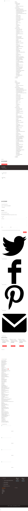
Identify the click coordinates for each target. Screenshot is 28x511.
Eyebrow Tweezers (18, 15)
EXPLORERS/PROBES (18, 120)
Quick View (6, 339)
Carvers (17, 123)
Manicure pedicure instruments (19, 98)
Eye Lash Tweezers (18, 96)
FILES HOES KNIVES (18, 134)
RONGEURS (17, 145)
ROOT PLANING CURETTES (4, 407)
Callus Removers (3, 367)
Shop (2, 493)
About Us (16, 2)
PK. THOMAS (17, 60)
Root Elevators (18, 110)
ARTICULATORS (18, 69)
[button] (21, 79)
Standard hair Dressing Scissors (19, 88)
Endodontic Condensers (19, 36)
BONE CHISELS (18, 44)
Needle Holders (18, 4)
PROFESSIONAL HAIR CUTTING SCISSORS (21, 10)
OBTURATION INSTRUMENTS (19, 38)
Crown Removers (18, 45)
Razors (17, 23)
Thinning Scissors (18, 25)
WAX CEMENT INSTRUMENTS (19, 122)
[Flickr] (1, 354)
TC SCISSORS (17, 155)
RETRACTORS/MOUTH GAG (19, 144)
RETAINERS (17, 143)
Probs (17, 35)
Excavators (17, 39)
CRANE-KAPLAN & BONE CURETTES (20, 131)
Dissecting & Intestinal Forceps (19, 62)
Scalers (17, 34)
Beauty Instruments (17, 87)
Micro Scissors (17, 73)
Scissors (17, 5)
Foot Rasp (17, 26)
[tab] (14, 207)
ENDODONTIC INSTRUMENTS (19, 56)
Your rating (2, 216)
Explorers (17, 40)
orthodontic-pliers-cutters (19, 108)
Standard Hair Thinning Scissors (4, 413)
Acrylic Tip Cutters (18, 99)
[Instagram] (1, 352)
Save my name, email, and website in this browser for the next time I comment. (11, 230)
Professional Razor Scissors (19, 12)
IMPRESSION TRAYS (18, 71)
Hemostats (17, 63)
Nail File (17, 21)
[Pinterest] (1, 353)
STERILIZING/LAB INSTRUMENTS (20, 70)
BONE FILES (17, 49)
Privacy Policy (18, 505)
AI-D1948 (4, 342)
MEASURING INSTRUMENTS (19, 59)
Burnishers (17, 121)
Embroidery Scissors (18, 16)
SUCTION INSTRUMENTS (19, 154)
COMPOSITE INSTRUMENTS (19, 111)
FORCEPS (2, 383)
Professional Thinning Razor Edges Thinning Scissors (6, 401)
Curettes (17, 132)
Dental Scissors (18, 133)
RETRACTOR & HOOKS (19, 48)
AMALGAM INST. (18, 50)
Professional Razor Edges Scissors (20, 11)
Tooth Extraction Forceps (19, 109)
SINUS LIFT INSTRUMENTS (4, 411)
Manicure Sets (17, 27)
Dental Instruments (17, 28)
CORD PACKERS (18, 51)
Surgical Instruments (17, 3)
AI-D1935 (21, 342)
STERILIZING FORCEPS (19, 68)
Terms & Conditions (15, 505)
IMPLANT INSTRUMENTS (19, 58)
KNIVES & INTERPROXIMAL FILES (20, 57)
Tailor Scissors (17, 24)
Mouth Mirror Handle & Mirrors (19, 33)
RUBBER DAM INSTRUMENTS (19, 46)
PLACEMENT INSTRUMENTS (19, 61)
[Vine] (1, 355)
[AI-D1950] (4, 179)
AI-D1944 (12, 342)
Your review (2, 218)
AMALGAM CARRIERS (18, 37)
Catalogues (16, 156)
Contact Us (16, 157)
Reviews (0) (3, 207)
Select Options (4, 164)
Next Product (3, 177)
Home (16, 1)
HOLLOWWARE (18, 72)
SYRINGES (17, 47)
